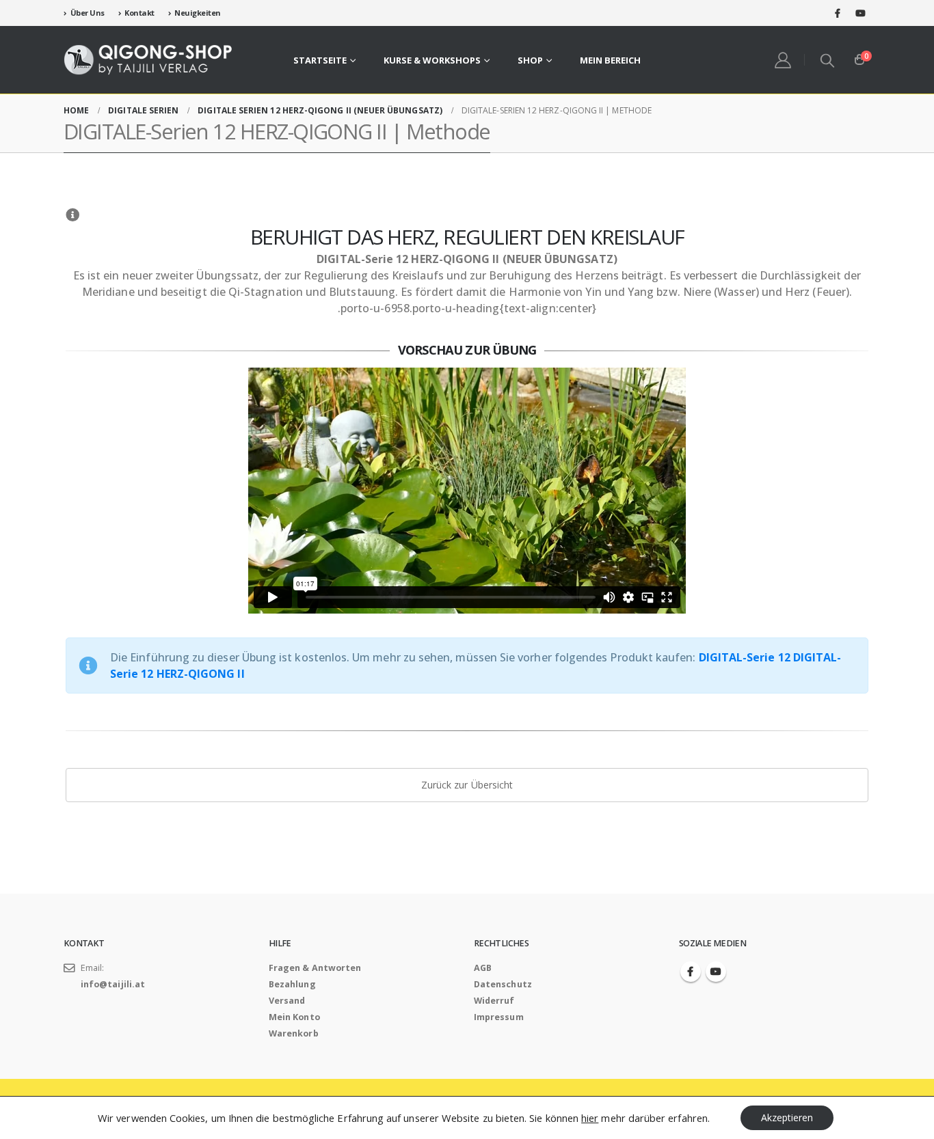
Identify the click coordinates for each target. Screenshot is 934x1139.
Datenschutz (503, 984)
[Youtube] (860, 13)
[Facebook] (837, 13)
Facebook (690, 971)
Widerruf (494, 1000)
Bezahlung (292, 984)
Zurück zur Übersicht (467, 784)
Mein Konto (294, 1017)
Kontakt (139, 13)
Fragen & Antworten (315, 968)
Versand (287, 1000)
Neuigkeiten (197, 13)
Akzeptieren (787, 1117)
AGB (483, 968)
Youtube (716, 971)
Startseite (320, 60)
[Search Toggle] (828, 60)
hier (589, 1118)
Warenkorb (294, 1033)
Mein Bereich (610, 60)
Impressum (499, 1017)
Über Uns (87, 13)
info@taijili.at (113, 984)
